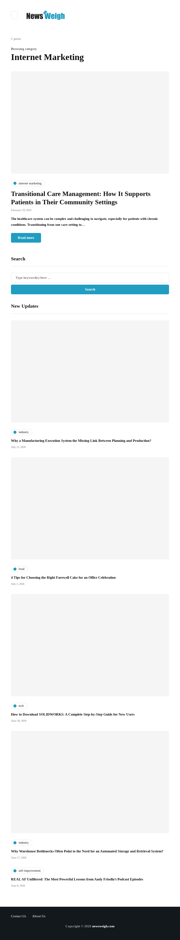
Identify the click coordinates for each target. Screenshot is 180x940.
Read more (26, 238)
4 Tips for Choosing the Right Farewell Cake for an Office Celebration (63, 577)
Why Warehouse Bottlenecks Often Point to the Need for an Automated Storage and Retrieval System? (87, 851)
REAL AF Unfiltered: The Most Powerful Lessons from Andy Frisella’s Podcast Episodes (77, 879)
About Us (38, 916)
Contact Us (18, 916)
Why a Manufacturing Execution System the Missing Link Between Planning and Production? (81, 441)
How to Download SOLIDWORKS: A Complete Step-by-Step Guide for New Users (73, 714)
